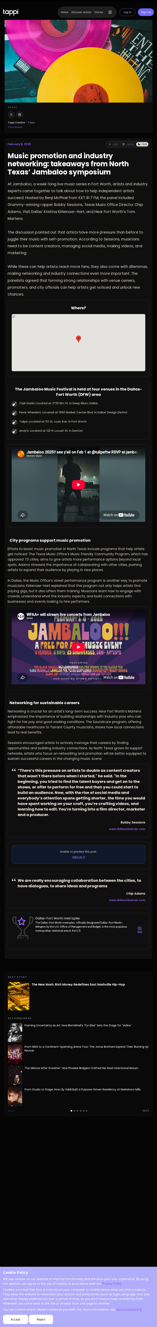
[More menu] (110, 12)
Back (11, 1110)
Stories (98, 12)
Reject (41, 1319)
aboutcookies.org (129, 1309)
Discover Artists (81, 12)
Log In (127, 12)
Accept (15, 1319)
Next (146, 1110)
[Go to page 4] (80, 1111)
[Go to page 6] (86, 1111)
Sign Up (146, 12)
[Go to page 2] (74, 1111)
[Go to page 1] (71, 1111)
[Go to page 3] (77, 1111)
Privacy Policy (112, 1283)
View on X (78, 857)
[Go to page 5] (83, 1111)
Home (64, 12)
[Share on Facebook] (19, 114)
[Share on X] (11, 114)
